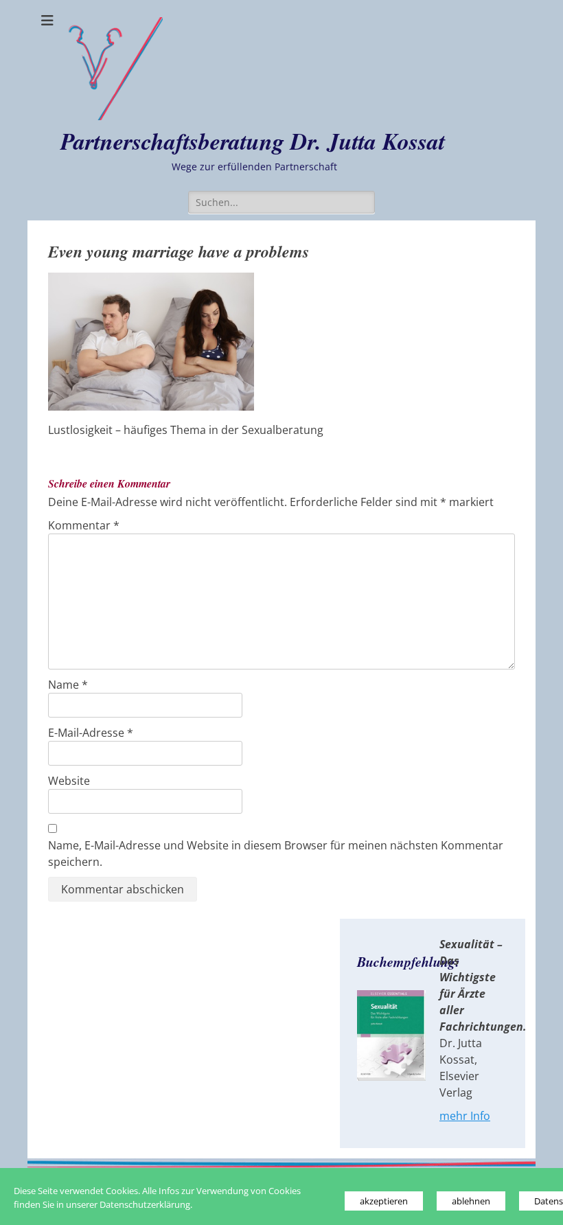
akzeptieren (384, 1201)
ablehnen (471, 1201)
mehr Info (464, 1115)
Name (68, 684)
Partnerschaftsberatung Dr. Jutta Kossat (252, 140)
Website (69, 780)
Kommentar (83, 525)
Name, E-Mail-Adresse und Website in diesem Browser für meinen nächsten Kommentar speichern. (275, 853)
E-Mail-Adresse (90, 732)
